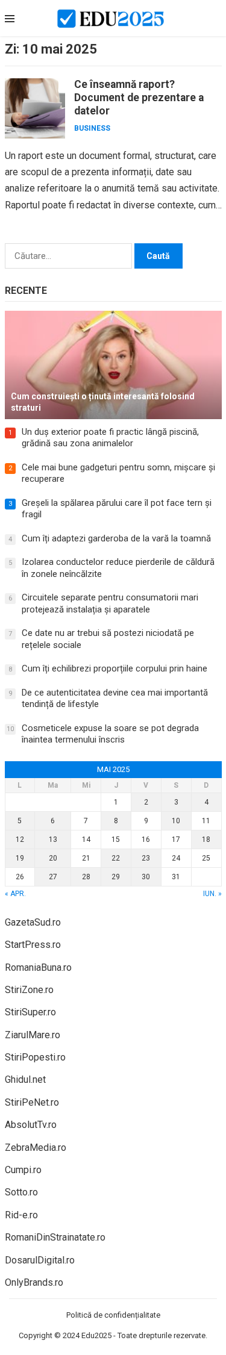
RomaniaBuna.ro (38, 967)
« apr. (15, 893)
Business (92, 128)
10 (176, 821)
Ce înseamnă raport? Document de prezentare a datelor (139, 97)
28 (86, 877)
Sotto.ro (21, 1192)
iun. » (212, 893)
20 (53, 858)
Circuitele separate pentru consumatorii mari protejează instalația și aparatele (110, 603)
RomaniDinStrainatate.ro (55, 1237)
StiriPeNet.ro (32, 1102)
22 (115, 858)
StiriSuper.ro (30, 1012)
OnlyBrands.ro (34, 1282)
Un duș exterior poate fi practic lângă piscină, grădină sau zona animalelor (110, 437)
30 (146, 877)
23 (146, 858)
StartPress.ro (33, 944)
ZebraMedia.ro (35, 1147)
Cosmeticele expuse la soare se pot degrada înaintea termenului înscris (110, 734)
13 (53, 839)
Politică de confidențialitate (113, 1314)
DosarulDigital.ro (40, 1260)
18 (206, 839)
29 (115, 877)
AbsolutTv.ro (31, 1124)
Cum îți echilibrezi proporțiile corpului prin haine (114, 668)
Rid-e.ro (21, 1215)
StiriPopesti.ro (35, 1057)
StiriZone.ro (29, 989)
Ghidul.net (25, 1079)
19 (20, 858)
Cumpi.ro (23, 1170)
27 (53, 877)
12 (20, 839)
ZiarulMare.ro (32, 1035)
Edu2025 (96, 1335)
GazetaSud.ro (33, 922)
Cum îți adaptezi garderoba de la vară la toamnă (116, 538)
